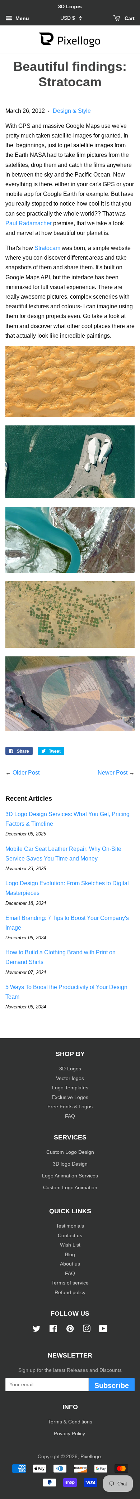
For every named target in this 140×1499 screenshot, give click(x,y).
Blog (70, 1254)
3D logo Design (70, 1164)
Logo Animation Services (70, 1176)
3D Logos (70, 1068)
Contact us (70, 1235)
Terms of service (70, 1283)
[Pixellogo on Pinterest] (70, 1330)
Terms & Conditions (70, 1422)
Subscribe (111, 1385)
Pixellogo (90, 1456)
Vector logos (70, 1078)
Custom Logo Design (70, 1152)
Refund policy (70, 1292)
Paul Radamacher (28, 223)
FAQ (70, 1116)
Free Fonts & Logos (70, 1106)
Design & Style (72, 111)
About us (70, 1264)
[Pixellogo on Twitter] (37, 1330)
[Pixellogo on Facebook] (53, 1330)
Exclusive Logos (70, 1097)
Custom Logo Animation (70, 1187)
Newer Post (112, 773)
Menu (21, 18)
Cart (129, 18)
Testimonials (70, 1226)
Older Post (26, 773)
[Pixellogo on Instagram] (86, 1330)
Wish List (70, 1245)
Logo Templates (70, 1087)
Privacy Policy (70, 1433)
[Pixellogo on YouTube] (103, 1330)
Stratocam (47, 248)
